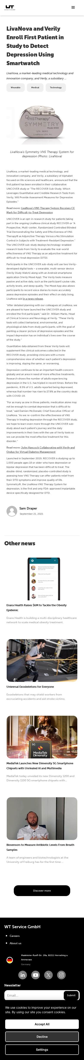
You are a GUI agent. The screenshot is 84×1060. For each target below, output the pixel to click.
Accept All (42, 1024)
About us (15, 943)
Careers (15, 935)
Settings (42, 1049)
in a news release (33, 298)
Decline (42, 1036)
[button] (73, 7)
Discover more (42, 890)
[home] (9, 7)
